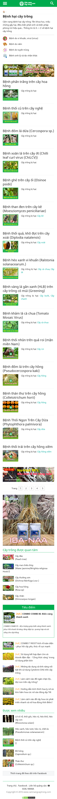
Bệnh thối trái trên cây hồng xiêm (28, 447)
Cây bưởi (44, 295)
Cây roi (40, 349)
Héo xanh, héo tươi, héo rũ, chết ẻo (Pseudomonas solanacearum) (32, 730)
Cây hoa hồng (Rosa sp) (21, 588)
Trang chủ (11, 785)
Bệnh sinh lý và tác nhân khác (23, 55)
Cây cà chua (44, 269)
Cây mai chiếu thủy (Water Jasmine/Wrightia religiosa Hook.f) (25, 568)
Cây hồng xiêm (44, 451)
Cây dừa (41, 429)
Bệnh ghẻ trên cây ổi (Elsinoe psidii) (24, 182)
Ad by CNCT (50, 66)
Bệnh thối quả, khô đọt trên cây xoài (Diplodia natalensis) (26, 235)
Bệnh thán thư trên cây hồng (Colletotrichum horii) (24, 395)
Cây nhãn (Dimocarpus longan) (25, 597)
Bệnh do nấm (15, 44)
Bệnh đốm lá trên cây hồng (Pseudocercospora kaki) (23, 369)
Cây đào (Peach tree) (21, 557)
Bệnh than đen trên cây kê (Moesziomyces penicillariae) (24, 209)
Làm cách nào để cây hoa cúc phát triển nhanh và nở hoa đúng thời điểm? (34, 701)
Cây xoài (41, 242)
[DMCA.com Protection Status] (28, 797)
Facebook (22, 785)
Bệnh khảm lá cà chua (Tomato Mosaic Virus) (26, 315)
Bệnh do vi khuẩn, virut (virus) (23, 38)
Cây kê (40, 215)
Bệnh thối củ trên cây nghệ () (28, 741)
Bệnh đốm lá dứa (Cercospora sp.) (28, 131)
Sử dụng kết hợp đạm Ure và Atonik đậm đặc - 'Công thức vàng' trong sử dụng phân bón (34, 657)
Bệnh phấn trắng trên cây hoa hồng (25, 84)
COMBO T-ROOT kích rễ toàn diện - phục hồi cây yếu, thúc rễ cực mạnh (34, 645)
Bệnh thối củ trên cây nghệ (23, 108)
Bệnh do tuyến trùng (19, 49)
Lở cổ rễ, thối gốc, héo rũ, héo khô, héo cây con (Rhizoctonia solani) (34, 719)
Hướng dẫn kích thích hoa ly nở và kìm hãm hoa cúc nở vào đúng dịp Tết (34, 691)
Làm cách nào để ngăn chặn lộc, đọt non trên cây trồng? (33, 680)
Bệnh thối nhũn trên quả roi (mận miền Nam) (28, 342)
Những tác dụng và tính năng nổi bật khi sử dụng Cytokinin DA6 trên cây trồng (33, 669)
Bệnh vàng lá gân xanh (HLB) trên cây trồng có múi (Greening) (28, 289)
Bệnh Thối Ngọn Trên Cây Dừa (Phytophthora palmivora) (25, 422)
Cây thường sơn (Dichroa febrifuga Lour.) (27, 579)
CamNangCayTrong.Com (28, 3)
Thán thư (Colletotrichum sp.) (24, 763)
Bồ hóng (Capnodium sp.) (23, 752)
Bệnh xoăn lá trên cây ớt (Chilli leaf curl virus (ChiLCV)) (25, 155)
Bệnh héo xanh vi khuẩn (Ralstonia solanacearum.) (28, 262)
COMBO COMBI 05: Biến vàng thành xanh (34, 615)
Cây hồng (41, 375)
